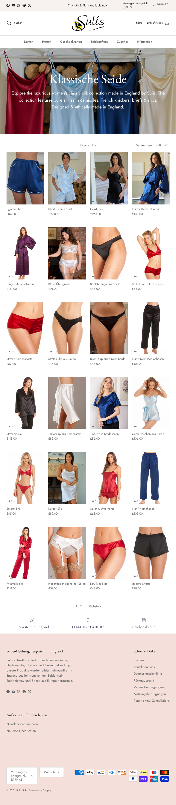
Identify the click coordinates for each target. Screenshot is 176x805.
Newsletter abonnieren (22, 724)
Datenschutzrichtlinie (148, 673)
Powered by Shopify (40, 790)
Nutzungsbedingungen (150, 694)
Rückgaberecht (144, 680)
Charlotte (73, 5)
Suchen (139, 660)
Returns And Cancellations (152, 700)
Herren (47, 41)
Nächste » (95, 606)
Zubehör (122, 41)
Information (144, 41)
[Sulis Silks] (88, 23)
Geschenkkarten (71, 41)
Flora (86, 5)
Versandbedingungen (149, 687)
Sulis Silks (21, 790)
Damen (28, 41)
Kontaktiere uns (144, 667)
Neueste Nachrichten (21, 730)
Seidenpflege (99, 41)
